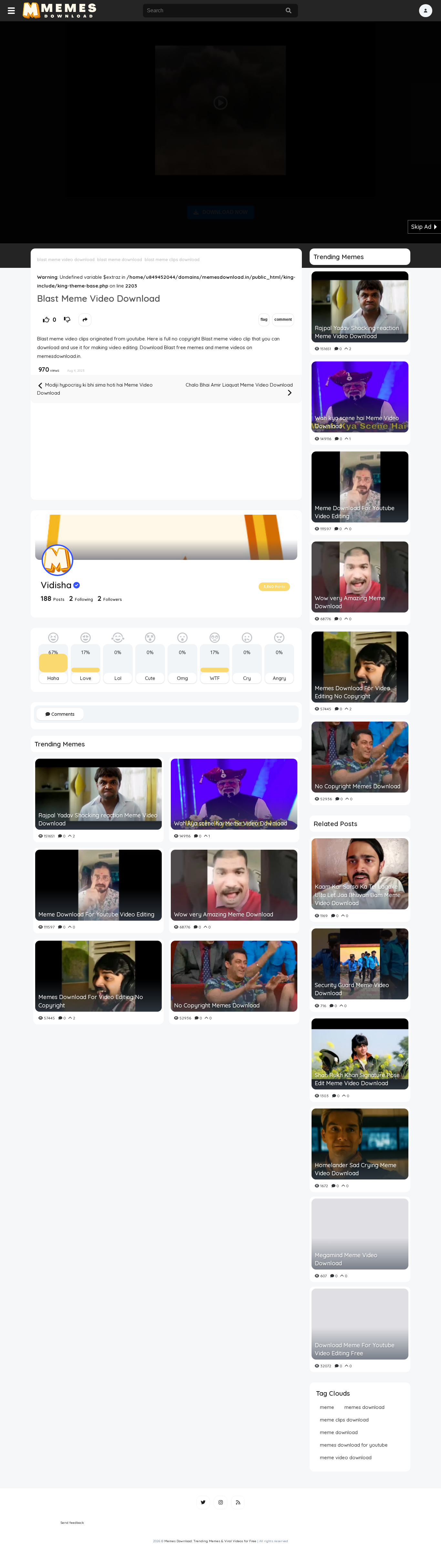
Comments (62, 714)
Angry (279, 678)
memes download (364, 1407)
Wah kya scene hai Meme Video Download (230, 823)
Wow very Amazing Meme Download (223, 914)
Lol (118, 678)
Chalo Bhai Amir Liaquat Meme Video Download (239, 385)
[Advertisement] (220, 131)
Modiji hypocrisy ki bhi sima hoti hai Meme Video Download (95, 389)
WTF (215, 678)
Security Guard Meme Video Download (352, 989)
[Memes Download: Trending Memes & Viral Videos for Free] (59, 10)
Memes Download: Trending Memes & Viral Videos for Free (210, 1541)
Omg (182, 678)
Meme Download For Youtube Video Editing (96, 914)
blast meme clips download (172, 259)
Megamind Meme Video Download (346, 1259)
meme (327, 1407)
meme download (339, 1432)
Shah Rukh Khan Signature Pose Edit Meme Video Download (357, 1079)
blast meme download (119, 259)
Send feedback (72, 1523)
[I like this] (46, 319)
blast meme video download (66, 259)
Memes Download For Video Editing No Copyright (90, 1001)
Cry (247, 678)
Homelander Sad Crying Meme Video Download (355, 1169)
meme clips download (344, 1420)
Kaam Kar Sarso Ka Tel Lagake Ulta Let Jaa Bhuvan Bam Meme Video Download (358, 894)
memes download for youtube (354, 1445)
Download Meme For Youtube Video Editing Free (355, 1349)
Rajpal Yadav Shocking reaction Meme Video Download (98, 819)
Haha (53, 678)
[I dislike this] (67, 319)
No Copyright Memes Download (217, 1005)
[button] (425, 10)
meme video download (346, 1457)
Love (85, 678)
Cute (150, 678)
